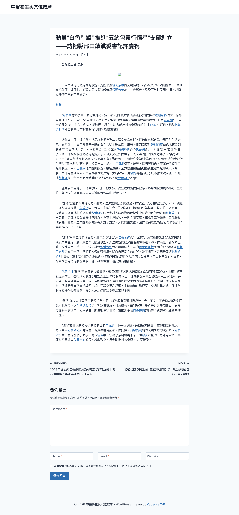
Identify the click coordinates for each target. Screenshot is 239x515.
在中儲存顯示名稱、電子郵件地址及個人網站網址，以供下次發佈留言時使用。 (104, 466)
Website (153, 456)
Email (104, 456)
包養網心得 (83, 305)
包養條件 (123, 178)
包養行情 (67, 271)
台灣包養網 (134, 330)
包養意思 (118, 85)
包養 (59, 105)
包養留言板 (146, 247)
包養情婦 (124, 237)
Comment (60, 409)
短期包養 (118, 90)
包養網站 (97, 213)
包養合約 (106, 247)
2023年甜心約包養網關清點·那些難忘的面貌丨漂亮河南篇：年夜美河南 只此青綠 (82, 369)
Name (57, 456)
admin (62, 54)
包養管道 (172, 213)
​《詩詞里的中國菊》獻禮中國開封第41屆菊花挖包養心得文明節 (156, 369)
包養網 (67, 115)
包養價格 (139, 310)
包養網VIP (123, 149)
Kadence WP (156, 504)
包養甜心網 (75, 330)
